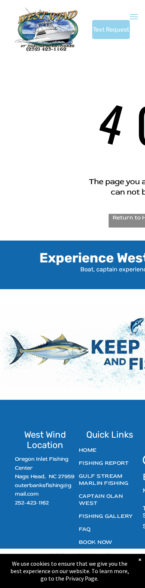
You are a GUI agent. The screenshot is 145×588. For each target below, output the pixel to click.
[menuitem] (107, 450)
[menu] (133, 16)
